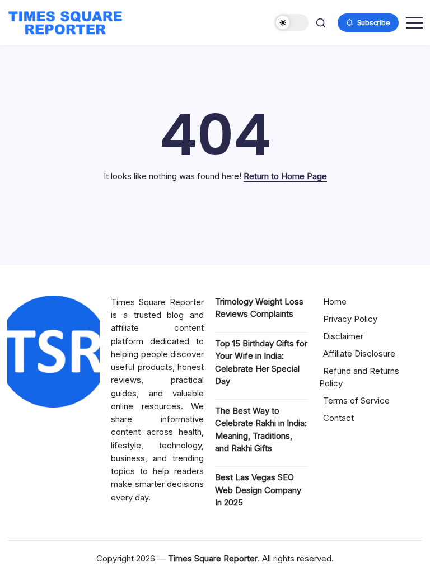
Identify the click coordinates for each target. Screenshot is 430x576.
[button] (291, 22)
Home (335, 301)
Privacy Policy (350, 318)
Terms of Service (356, 400)
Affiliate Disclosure (359, 353)
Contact (338, 418)
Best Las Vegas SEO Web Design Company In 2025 (258, 490)
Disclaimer (343, 336)
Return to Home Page (285, 176)
